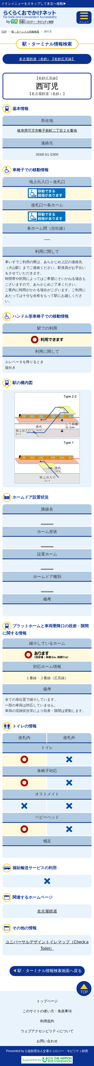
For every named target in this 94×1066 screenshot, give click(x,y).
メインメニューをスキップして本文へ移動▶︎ (33, 3)
